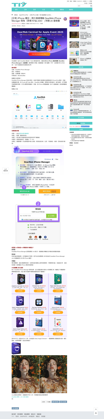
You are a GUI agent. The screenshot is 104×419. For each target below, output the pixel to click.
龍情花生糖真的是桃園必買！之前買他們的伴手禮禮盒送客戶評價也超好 (81, 72)
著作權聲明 (20, 414)
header (96, 409)
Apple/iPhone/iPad (23, 15)
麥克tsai (23, 23)
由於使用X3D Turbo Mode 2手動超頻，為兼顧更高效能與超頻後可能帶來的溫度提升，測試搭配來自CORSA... (81, 95)
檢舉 (41, 23)
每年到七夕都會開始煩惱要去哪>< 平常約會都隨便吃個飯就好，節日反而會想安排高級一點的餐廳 (81, 112)
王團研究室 (77, 126)
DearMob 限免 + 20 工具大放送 (20, 397)
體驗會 (62, 9)
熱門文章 (74, 18)
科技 (52, 9)
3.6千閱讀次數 (6, 169)
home (96, 413)
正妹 (25, 9)
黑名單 (71, 145)
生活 (43, 9)
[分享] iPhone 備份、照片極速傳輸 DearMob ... (41, 15)
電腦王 (71, 1)
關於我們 (14, 414)
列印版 (14, 25)
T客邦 (68, 1)
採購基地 (74, 1)
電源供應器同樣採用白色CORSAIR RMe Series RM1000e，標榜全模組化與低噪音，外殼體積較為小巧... (81, 80)
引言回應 (64, 402)
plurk (24, 25)
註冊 (91, 3)
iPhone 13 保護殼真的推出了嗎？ (85, 59)
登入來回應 (15, 408)
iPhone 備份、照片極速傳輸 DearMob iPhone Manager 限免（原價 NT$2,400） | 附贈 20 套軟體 (85, 24)
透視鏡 (90, 1)
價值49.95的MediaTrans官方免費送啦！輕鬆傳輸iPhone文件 (85, 52)
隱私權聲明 (27, 414)
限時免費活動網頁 (24, 133)
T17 (19, 4)
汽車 (73, 126)
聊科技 (16, 15)
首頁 (16, 9)
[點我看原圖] (39, 43)
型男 (34, 9)
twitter (19, 25)
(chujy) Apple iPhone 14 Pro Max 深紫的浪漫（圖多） (86, 43)
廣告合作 (33, 414)
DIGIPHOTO (79, 1)
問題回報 (39, 414)
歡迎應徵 (76, 143)
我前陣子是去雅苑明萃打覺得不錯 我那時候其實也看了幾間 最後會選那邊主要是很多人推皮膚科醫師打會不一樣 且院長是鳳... (80, 104)
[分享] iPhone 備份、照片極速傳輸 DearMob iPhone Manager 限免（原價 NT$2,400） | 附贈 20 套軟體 (36, 19)
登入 (86, 3)
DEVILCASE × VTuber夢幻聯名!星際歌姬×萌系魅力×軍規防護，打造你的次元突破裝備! (85, 35)
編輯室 (71, 9)
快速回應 (56, 402)
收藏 (49, 402)
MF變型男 (84, 1)
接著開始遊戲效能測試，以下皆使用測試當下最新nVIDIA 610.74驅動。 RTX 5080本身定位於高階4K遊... (81, 87)
